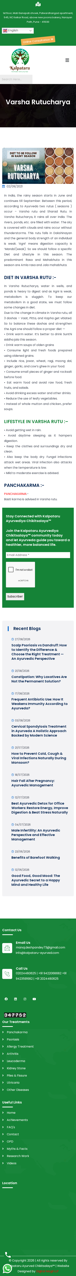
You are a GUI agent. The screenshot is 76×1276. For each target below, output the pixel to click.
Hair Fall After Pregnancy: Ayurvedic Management (33, 782)
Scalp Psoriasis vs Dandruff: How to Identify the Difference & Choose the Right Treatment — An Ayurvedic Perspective (39, 652)
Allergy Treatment (20, 1046)
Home (11, 1113)
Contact (13, 1134)
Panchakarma (17, 1032)
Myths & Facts (17, 1149)
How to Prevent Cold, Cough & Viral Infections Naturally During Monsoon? (38, 758)
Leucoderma (16, 1061)
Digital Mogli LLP (47, 1271)
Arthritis (12, 1054)
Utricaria (13, 1082)
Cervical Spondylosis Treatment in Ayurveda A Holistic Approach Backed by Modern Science (38, 731)
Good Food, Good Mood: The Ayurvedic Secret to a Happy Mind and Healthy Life (35, 880)
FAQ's (11, 1127)
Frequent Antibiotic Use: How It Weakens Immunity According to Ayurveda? (39, 703)
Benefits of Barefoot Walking (35, 857)
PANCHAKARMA (15, 494)
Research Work (18, 1156)
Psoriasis (13, 1039)
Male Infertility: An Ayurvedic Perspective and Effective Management (35, 835)
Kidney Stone (16, 1068)
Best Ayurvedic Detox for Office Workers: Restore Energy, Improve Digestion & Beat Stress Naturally (39, 808)
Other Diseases (18, 1090)
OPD (10, 1141)
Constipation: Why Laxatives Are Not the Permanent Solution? (39, 679)
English (12, 30)
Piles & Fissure (17, 1075)
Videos (11, 1163)
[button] (38, 41)
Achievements (17, 1120)
